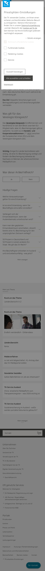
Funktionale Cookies (16, 48)
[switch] (33, 38)
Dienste (11, 60)
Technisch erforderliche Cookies (21, 42)
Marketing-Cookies (15, 54)
